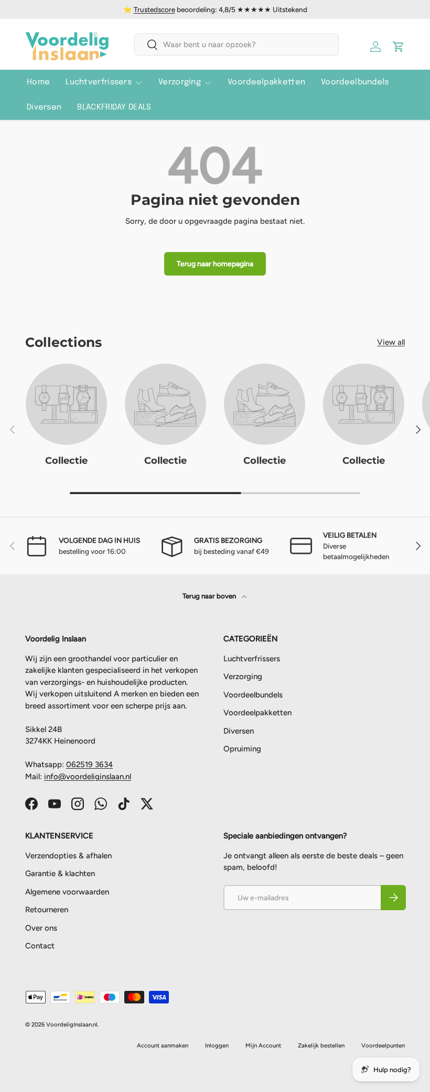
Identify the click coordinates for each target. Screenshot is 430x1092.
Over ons (41, 928)
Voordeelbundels (355, 82)
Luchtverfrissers (251, 658)
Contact (40, 946)
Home (38, 82)
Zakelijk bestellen (321, 1045)
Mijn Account (263, 1045)
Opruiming (242, 749)
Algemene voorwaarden (67, 892)
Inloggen (217, 1045)
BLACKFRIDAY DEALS (114, 107)
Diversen (44, 107)
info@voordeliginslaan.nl (87, 776)
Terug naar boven (210, 596)
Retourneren (46, 909)
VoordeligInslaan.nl (72, 1024)
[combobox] (236, 44)
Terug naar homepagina (215, 263)
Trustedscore (154, 9)
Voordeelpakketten (266, 82)
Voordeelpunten (383, 1045)
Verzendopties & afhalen (68, 855)
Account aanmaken (162, 1045)
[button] (398, 46)
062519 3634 (89, 764)
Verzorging (242, 676)
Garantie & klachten (60, 873)
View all (391, 342)
